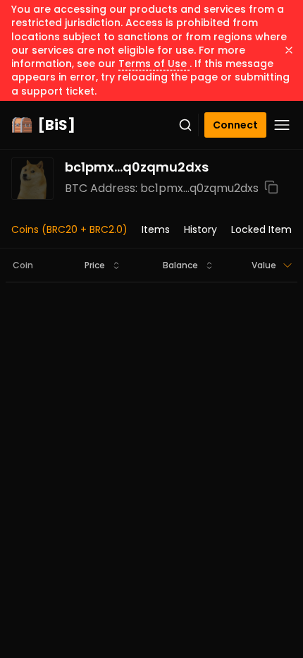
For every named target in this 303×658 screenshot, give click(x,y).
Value (264, 265)
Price (95, 265)
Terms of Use (154, 63)
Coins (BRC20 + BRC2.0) (69, 229)
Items (156, 229)
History (200, 229)
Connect (235, 125)
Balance (180, 265)
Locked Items (264, 229)
